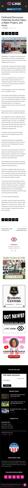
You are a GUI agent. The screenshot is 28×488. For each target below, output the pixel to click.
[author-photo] (14, 242)
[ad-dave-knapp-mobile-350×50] (14, 11)
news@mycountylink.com (14, 248)
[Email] (13, 33)
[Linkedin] (9, 33)
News (2, 434)
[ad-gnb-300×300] (14, 307)
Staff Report (5, 28)
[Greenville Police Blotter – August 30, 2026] (5, 411)
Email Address (7, 380)
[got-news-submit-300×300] (14, 332)
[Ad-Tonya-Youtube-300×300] (14, 358)
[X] (6, 33)
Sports (7, 434)
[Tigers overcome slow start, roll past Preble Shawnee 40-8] (5, 403)
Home (2, 14)
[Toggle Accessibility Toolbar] (25, 485)
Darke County (8, 14)
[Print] (16, 33)
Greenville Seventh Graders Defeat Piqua (21, 229)
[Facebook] (2, 33)
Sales (11, 434)
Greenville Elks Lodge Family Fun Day (6, 229)
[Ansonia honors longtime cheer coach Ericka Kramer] (5, 396)
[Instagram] (10, 477)
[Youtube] (22, 477)
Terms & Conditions (9, 486)
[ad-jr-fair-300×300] (14, 278)
